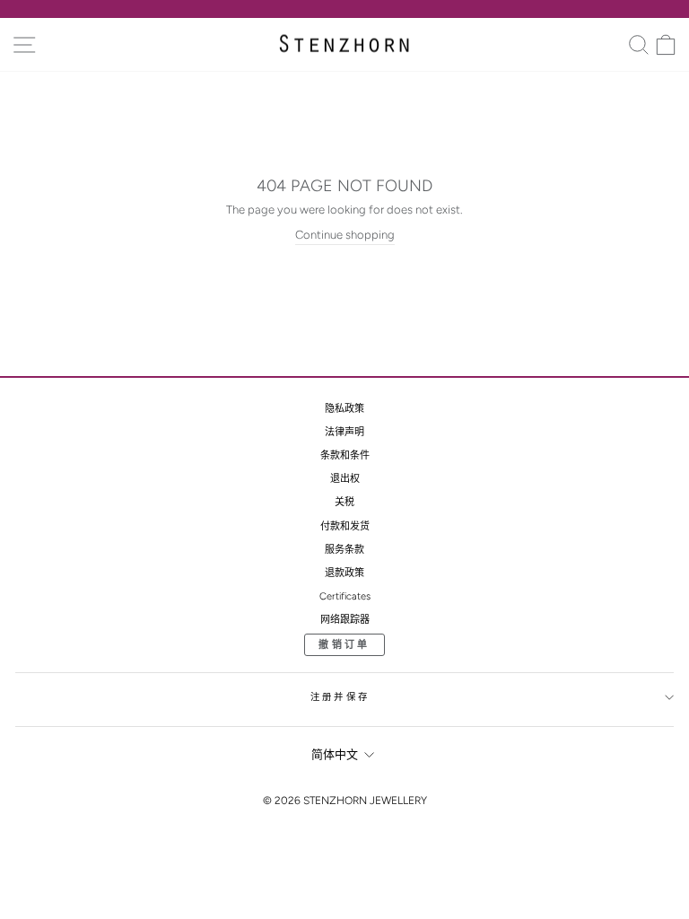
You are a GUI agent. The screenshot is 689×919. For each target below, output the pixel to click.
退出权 (345, 479)
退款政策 (344, 573)
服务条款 (344, 550)
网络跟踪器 (345, 620)
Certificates (345, 596)
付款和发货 (345, 526)
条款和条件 (345, 455)
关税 (344, 502)
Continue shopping (345, 234)
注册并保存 (340, 697)
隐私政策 (344, 409)
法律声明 (344, 432)
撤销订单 (344, 645)
